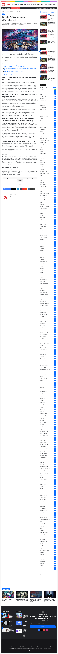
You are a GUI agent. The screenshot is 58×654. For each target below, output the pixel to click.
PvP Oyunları (43, 360)
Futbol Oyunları (44, 288)
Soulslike (42, 387)
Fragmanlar (43, 323)
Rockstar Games (44, 138)
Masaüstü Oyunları (44, 365)
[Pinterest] (23, 189)
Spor (42, 156)
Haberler (42, 98)
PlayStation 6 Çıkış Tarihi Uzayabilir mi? (11, 623)
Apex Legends (43, 442)
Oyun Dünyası (29, 4)
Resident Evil (43, 186)
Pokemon (43, 182)
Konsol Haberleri (44, 334)
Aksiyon (42, 239)
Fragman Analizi (44, 393)
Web (42, 120)
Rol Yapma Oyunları (44, 532)
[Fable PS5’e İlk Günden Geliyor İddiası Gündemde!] (5, 630)
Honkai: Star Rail (44, 391)
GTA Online (43, 493)
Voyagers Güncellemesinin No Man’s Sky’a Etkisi (14, 71)
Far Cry (42, 404)
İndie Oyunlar (43, 226)
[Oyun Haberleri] (6, 4)
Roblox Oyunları (44, 349)
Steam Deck (43, 484)
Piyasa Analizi (43, 374)
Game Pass (43, 233)
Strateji (42, 248)
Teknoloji (34, 4)
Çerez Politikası (45, 8)
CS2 (42, 215)
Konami (42, 554)
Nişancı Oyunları (44, 261)
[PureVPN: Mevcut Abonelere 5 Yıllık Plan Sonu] (19, 631)
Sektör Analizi (43, 244)
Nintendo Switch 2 (44, 332)
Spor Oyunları (43, 301)
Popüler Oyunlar (44, 455)
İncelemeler (43, 318)
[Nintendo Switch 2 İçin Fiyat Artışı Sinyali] (5, 615)
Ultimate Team (43, 286)
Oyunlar (15, 4)
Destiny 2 (43, 501)
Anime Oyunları (44, 255)
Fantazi (42, 420)
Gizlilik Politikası (52, 8)
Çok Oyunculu (8, 178)
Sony (42, 380)
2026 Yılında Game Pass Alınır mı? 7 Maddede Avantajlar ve (51, 35)
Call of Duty (43, 409)
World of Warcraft (44, 435)
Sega (42, 426)
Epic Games (43, 281)
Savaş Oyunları (44, 495)
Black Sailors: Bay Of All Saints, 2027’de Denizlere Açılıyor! (51, 30)
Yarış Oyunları (43, 449)
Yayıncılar (43, 325)
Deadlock (43, 329)
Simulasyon (43, 217)
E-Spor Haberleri (44, 545)
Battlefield (43, 169)
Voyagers (20, 180)
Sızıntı (42, 486)
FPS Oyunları (43, 144)
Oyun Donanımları (44, 444)
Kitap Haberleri (44, 479)
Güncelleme (16, 178)
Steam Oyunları (44, 523)
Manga (42, 568)
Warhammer (43, 427)
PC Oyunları (43, 105)
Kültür (42, 389)
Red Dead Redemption (45, 303)
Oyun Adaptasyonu (44, 448)
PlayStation (43, 125)
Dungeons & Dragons (45, 429)
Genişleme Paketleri (44, 466)
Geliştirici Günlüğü (44, 416)
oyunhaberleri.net (31, 640)
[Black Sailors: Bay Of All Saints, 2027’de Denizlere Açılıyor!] (43, 31)
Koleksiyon (43, 177)
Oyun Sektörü (43, 263)
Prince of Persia (44, 274)
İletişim (38, 4)
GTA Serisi (43, 129)
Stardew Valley (44, 440)
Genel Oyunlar (43, 103)
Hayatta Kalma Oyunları (45, 519)
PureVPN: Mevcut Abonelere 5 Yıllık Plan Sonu (25, 632)
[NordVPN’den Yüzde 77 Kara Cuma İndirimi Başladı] (19, 623)
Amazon (42, 268)
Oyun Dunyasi (43, 100)
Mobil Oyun (43, 178)
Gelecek (42, 356)
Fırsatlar (42, 316)
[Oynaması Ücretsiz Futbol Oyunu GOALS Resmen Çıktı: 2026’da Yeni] (43, 42)
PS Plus (42, 230)
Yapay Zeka (43, 197)
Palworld (42, 530)
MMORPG (43, 162)
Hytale (42, 149)
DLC (42, 228)
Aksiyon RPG (43, 398)
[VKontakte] (29, 189)
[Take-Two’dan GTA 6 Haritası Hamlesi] (8, 594)
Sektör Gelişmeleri (44, 378)
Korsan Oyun (43, 482)
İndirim (42, 310)
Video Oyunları (43, 200)
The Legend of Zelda (45, 550)
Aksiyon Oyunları (44, 235)
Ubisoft (42, 158)
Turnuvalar (43, 567)
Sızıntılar (42, 299)
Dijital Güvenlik (43, 462)
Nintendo (42, 122)
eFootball (42, 552)
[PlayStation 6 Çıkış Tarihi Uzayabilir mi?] (5, 623)
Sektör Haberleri (44, 237)
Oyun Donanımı (44, 490)
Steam (42, 210)
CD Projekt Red (44, 422)
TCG (42, 556)
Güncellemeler (43, 127)
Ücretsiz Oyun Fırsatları (45, 369)
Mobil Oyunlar (43, 109)
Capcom (42, 272)
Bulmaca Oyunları (44, 459)
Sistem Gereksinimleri (45, 283)
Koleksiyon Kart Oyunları (45, 340)
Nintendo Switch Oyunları (45, 140)
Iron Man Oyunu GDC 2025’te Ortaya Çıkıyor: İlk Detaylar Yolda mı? (49, 600)
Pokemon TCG (43, 321)
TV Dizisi (42, 338)
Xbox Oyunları (43, 222)
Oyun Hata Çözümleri (45, 206)
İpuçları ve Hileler (44, 402)
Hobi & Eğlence (44, 470)
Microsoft (43, 400)
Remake (42, 246)
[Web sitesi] (10, 196)
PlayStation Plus (44, 363)
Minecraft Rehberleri (45, 343)
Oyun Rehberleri (44, 142)
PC (18, 4)
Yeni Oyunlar (43, 396)
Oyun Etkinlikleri (44, 382)
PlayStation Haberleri (45, 193)
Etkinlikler (43, 189)
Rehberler (43, 136)
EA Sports (43, 358)
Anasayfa (4, 11)
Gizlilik (42, 407)
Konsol (21, 4)
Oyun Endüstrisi (44, 314)
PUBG (42, 543)
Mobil (25, 4)
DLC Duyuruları (44, 367)
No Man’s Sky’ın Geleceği (9, 74)
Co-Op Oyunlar (44, 336)
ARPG (42, 521)
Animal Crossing (44, 561)
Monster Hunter (44, 451)
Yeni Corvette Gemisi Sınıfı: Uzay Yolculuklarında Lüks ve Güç (16, 65)
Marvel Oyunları (44, 292)
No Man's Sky (25, 178)
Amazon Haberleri (44, 473)
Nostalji (42, 563)
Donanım (42, 180)
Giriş (12, 4)
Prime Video (43, 506)
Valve (42, 327)
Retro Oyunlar (43, 312)
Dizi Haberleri (43, 184)
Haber (42, 151)
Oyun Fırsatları (43, 330)
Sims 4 (42, 464)
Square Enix (43, 512)
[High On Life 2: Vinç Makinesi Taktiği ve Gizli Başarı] (19, 615)
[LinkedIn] (18, 189)
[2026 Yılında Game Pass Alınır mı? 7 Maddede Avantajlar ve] (43, 36)
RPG (42, 118)
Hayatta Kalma (44, 559)
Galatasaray (43, 497)
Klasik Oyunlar (43, 307)
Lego (42, 270)
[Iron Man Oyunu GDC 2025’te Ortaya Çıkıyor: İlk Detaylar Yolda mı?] (50, 594)
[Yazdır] (34, 189)
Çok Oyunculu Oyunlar (45, 297)
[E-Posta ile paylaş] (31, 189)
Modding (42, 411)
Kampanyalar (43, 191)
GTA (42, 131)
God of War (43, 290)
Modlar (42, 285)
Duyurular (43, 202)
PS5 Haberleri (43, 266)
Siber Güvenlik (43, 504)
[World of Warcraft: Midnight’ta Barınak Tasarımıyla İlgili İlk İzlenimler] (36, 594)
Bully (42, 460)
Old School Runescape (45, 352)
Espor (42, 557)
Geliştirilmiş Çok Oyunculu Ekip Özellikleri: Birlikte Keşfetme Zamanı (17, 66)
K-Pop (42, 438)
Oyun (42, 147)
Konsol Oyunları (44, 153)
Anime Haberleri (44, 537)
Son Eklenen (44, 12)
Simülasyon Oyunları (45, 173)
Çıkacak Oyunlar (44, 171)
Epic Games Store (44, 471)
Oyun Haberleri (13, 194)
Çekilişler (42, 385)
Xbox (42, 160)
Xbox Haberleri (43, 224)
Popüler (52, 12)
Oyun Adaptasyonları (45, 418)
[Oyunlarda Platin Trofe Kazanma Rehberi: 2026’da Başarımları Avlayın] (43, 17)
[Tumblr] (21, 189)
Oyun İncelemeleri (44, 116)
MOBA (42, 345)
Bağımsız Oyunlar (44, 166)
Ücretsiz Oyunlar (44, 208)
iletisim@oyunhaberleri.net (35, 646)
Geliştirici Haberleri (44, 188)
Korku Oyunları (43, 155)
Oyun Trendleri (43, 354)
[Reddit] (26, 189)
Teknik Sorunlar (44, 453)
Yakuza (42, 424)
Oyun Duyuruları (44, 526)
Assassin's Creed (44, 541)
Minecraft (43, 539)
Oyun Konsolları (44, 508)
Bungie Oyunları (44, 534)
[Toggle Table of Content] (3, 63)
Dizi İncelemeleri (44, 433)
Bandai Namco (43, 446)
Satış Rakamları (44, 319)
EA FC (42, 296)
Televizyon (43, 437)
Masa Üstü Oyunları (44, 431)
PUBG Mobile (43, 546)
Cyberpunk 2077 (44, 279)
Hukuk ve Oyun (44, 415)
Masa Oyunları (43, 341)
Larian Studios (43, 499)
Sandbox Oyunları (44, 241)
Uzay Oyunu (33, 178)
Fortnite (42, 376)
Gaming (42, 259)
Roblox (42, 257)
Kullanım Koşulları (39, 8)
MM (35, 640)
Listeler (42, 565)
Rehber (42, 204)
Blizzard (42, 250)
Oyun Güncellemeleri (45, 294)
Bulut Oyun (43, 515)
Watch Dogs (43, 347)
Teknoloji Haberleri (44, 305)
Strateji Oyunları (44, 133)
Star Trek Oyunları (44, 413)
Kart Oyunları (43, 107)
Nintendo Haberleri (44, 211)
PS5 (42, 477)
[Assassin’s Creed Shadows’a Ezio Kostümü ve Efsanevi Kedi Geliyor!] (22, 594)
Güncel (42, 488)
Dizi (41, 475)
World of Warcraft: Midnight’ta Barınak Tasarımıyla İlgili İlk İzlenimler (35, 600)
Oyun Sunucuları (44, 517)
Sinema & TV (43, 548)
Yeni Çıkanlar (43, 277)
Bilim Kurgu (43, 199)
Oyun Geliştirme (44, 167)
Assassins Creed (44, 510)
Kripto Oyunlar (43, 371)
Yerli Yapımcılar (44, 195)
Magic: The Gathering (45, 252)
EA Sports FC (43, 457)
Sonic (42, 528)
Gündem (42, 308)
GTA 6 (42, 175)
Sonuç (6, 73)
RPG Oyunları (43, 213)
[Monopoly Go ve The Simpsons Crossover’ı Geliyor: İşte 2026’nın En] (43, 24)
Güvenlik (42, 219)
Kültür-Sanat (43, 114)
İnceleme (42, 164)
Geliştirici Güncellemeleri (45, 468)
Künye (42, 4)
